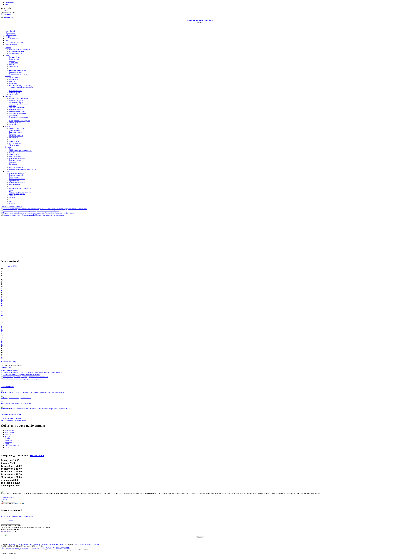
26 (1, 337)
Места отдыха (14, 141)
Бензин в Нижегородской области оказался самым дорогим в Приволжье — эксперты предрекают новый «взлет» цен (45, 209)
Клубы (7, 438)
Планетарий (37, 455)
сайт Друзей (10, 31)
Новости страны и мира (9, 370)
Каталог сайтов (11, 44)
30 (1, 345)
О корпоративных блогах (18, 74)
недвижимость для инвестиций (20, 398)
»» (5, 266)
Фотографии (13, 63)
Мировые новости (15, 53)
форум (77, 544)
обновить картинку (8, 531)
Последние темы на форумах (19, 121)
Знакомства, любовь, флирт (19, 104)
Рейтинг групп (14, 93)
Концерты (12, 134)
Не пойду (4, 499)
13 (1, 313)
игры (17, 42)
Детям (7, 444)
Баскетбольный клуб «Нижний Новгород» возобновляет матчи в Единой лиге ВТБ (32, 373)
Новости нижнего (15, 156)
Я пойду (4, 497)
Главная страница (7, 418)
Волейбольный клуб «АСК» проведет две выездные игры (23, 379)
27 (1, 339)
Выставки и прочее (16, 136)
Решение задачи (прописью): (11, 525)
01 (1, 290)
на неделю (4, 361)
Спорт (7, 447)
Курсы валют (14, 181)
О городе (8, 147)
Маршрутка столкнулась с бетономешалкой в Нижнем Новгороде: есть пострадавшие (33, 215)
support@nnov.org (86, 544)
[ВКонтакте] (16, 503)
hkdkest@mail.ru (14, 544)
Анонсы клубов (14, 130)
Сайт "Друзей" (14, 78)
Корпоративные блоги (17, 179)
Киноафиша (10, 33)
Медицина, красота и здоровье (20, 192)
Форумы (9, 37)
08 (1, 303)
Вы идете (10, 497)
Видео (11, 64)
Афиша (7, 126)
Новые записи (7, 387)
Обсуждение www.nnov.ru (18, 117)
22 (1, 330)
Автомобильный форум (17, 113)
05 (1, 298)
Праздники (13, 83)
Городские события (12, 445)
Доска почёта (14, 59)
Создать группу (14, 94)
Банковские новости (16, 173)
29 (1, 343)
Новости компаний (16, 175)
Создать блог (13, 66)
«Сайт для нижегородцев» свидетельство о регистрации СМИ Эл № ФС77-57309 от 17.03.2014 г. (35, 548)
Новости (8, 48)
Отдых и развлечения (16, 108)
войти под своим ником (9, 516)
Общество (12, 106)
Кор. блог (59, 544)
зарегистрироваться (26, 516)
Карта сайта (34, 544)
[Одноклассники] (20, 503)
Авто (11, 190)
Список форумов (15, 122)
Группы (8, 76)
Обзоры (12, 197)
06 (1, 300)
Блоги (7, 55)
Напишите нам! (6, 367)
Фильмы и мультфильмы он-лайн (21, 87)
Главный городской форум (18, 98)
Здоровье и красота (16, 109)
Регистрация (9, 2)
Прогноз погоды (15, 160)
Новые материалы (15, 91)
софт (21, 42)
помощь (11, 520)
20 (1, 326)
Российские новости (16, 51)
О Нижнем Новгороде (47, 544)
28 (1, 341)
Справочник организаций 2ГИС (20, 151)
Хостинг (12, 201)
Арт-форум (13, 115)
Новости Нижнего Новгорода (19, 49)
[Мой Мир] (23, 503)
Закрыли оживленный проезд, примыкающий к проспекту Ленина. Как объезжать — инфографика (38, 213)
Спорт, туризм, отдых (17, 194)
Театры (7, 436)
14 (1, 315)
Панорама (12, 152)
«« (1, 266)
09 (1, 305)
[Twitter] (18, 503)
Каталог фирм (14, 177)
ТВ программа (11, 35)
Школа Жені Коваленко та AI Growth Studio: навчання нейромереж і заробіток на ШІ (40, 409)
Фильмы (12, 42)
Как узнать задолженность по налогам (22, 169)
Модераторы (13, 124)
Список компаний (15, 72)
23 (1, 332)
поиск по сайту (6, 8)
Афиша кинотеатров (16, 128)
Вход (7, 4)
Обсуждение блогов (16, 100)
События (18, 418)
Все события (13, 137)
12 (1, 311)
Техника (12, 196)
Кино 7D (8, 434)
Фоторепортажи (12, 38)
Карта (8, 40)
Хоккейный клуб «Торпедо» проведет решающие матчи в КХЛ (25, 377)
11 (1, 309)
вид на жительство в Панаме (21, 403)
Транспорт (13, 162)
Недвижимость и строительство (20, 188)
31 (1, 288)
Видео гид (13, 164)
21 (1, 328)
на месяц (12, 361)
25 (1, 335)
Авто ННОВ (13, 79)
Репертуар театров (15, 132)
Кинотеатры (9, 432)
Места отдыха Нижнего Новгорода (13, 420)
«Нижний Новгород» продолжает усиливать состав (21, 375)
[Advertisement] (13, 237)
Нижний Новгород (16, 167)
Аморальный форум (16, 102)
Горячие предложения (17, 158)
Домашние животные (16, 111)
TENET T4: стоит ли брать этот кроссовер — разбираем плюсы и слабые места (36, 392)
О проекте (25, 544)
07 (1, 302)
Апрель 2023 (12, 266)
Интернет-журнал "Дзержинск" (20, 85)
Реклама (12, 203)
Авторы (12, 61)
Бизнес (7, 171)
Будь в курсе (200, 22)
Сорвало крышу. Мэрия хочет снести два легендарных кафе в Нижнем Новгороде (32, 211)
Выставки (8, 442)
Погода (3, 10)
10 (1, 307)
